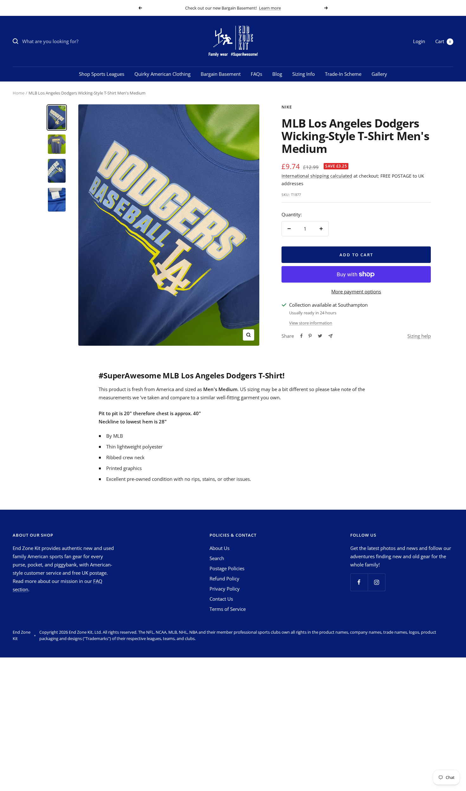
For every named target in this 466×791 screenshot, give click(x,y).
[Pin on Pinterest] (310, 336)
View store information (310, 323)
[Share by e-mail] (330, 336)
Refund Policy (224, 578)
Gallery (379, 74)
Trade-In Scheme (343, 74)
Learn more (270, 8)
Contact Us (221, 599)
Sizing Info (303, 74)
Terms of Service (228, 609)
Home (18, 93)
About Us (220, 548)
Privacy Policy (225, 588)
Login (419, 41)
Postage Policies (227, 568)
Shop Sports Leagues (101, 74)
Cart (443, 41)
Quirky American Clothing (162, 74)
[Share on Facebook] (301, 336)
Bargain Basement (221, 74)
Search (217, 558)
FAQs (256, 74)
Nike (287, 107)
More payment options (356, 291)
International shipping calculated (317, 176)
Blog (277, 74)
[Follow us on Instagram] (376, 582)
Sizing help (419, 336)
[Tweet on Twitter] (320, 336)
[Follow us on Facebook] (359, 582)
